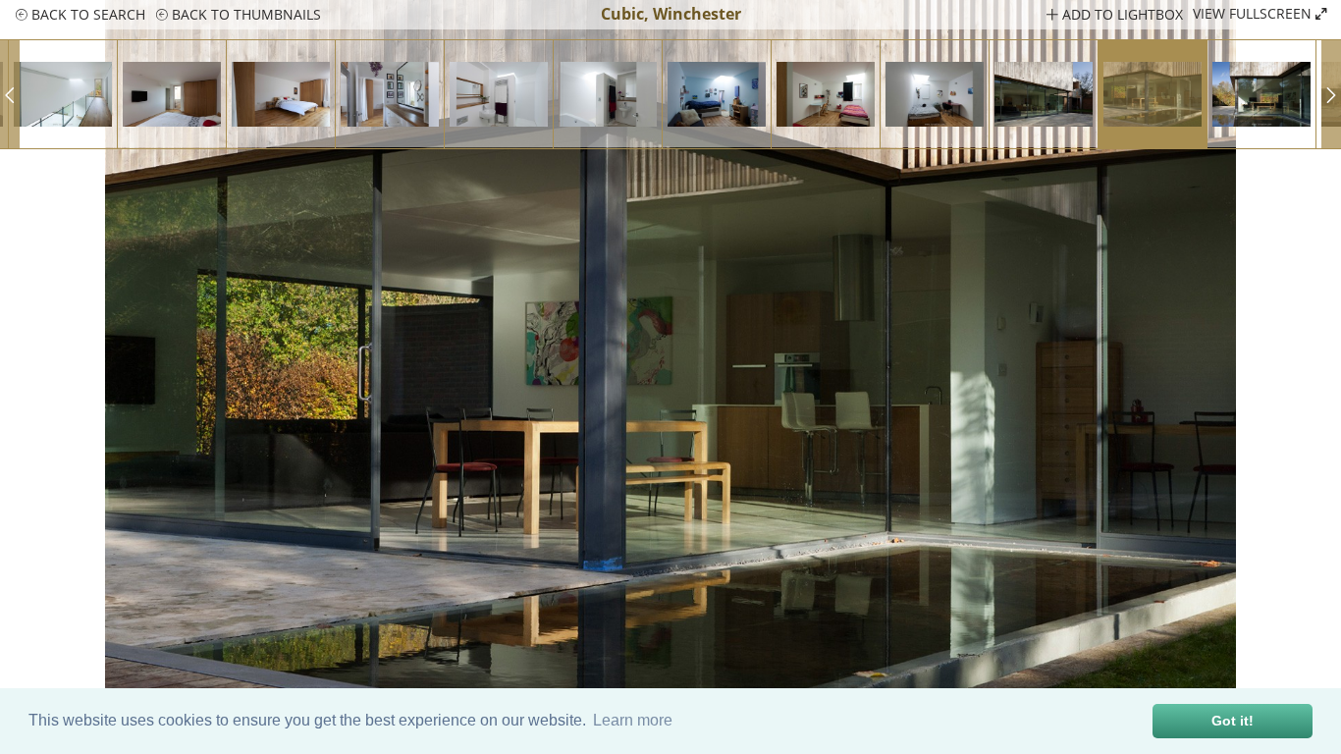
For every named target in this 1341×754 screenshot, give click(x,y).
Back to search (86, 14)
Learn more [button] (632, 720)
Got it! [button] (1232, 720)
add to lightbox (1120, 14)
